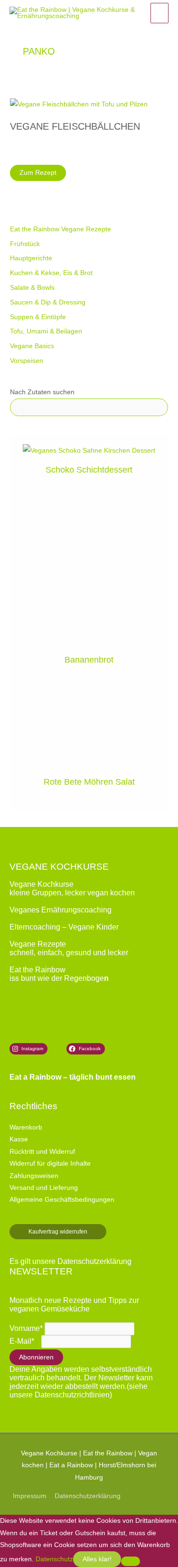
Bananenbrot (89, 660)
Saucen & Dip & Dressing (47, 302)
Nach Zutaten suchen (42, 392)
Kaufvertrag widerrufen (57, 1231)
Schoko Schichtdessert (89, 470)
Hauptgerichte (31, 258)
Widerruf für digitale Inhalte (50, 1163)
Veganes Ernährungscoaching (60, 910)
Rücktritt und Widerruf (42, 1151)
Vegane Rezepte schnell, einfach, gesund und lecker (68, 948)
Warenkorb (25, 1127)
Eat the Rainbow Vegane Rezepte (60, 229)
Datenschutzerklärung (94, 1261)
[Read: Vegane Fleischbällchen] (79, 104)
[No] (130, 1561)
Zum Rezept (42, 175)
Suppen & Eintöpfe (38, 317)
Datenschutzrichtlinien (72, 1395)
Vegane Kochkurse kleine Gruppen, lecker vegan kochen (72, 888)
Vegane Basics (32, 346)
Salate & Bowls (32, 287)
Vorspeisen (26, 360)
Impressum (30, 1496)
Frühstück (25, 243)
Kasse (18, 1139)
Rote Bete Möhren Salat (89, 782)
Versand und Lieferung (43, 1187)
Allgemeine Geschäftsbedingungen (61, 1199)
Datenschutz (54, 1559)
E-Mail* (21, 1341)
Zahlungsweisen (33, 1175)
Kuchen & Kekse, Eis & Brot (51, 272)
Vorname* (26, 1328)
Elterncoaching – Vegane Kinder (64, 927)
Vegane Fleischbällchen (75, 126)
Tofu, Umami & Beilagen (46, 331)
